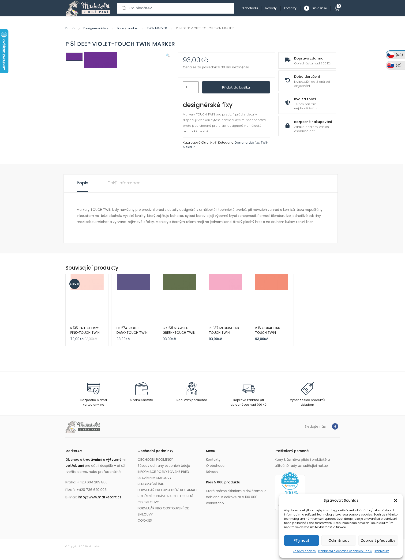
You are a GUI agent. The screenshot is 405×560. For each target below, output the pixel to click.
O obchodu (250, 8)
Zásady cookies (304, 551)
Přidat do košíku (236, 87)
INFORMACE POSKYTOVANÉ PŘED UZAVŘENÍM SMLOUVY (163, 474)
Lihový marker (127, 28)
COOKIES (145, 520)
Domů (70, 28)
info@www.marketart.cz (99, 497)
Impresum (382, 551)
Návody (271, 8)
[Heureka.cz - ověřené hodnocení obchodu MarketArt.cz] (290, 491)
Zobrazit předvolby (378, 540)
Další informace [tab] (124, 183)
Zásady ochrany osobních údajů (164, 465)
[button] (395, 500)
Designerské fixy (95, 28)
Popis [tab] (82, 183)
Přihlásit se (319, 8)
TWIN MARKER (157, 28)
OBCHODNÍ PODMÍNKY (155, 459)
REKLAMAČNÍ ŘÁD (151, 484)
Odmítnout (338, 540)
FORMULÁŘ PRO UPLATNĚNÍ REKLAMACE (168, 490)
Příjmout (301, 540)
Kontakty (290, 8)
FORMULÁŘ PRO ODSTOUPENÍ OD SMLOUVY (164, 511)
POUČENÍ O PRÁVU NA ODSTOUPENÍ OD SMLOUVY (165, 499)
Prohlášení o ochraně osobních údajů (345, 551)
